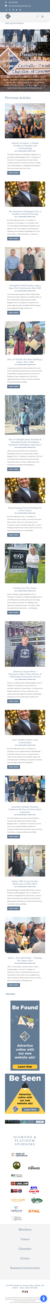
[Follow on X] (9, 10)
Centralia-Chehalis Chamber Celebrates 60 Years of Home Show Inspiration (25, 809)
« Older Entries (10, 994)
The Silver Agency (36, 1302)
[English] (23, 1291)
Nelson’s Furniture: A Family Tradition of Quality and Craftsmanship (25, 146)
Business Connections (28, 151)
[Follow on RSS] (20, 10)
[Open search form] (38, 16)
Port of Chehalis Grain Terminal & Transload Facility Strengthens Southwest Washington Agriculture (25, 442)
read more (13, 173)
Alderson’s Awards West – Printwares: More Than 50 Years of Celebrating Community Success (25, 674)
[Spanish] (26, 1291)
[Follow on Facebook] (6, 10)
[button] (42, 16)
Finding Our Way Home (25, 588)
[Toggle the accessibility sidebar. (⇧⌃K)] (43, 1298)
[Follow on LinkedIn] (16, 10)
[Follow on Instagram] (13, 10)
